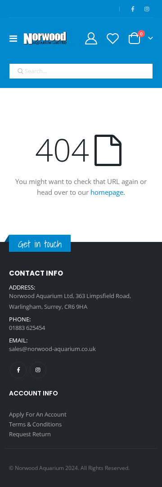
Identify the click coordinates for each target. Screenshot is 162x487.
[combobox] (81, 71)
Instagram (38, 370)
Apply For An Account (38, 414)
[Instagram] (147, 9)
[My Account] (91, 38)
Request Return (30, 434)
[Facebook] (133, 9)
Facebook (18, 370)
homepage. (107, 192)
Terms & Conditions (35, 424)
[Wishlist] (112, 38)
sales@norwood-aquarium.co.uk (52, 349)
